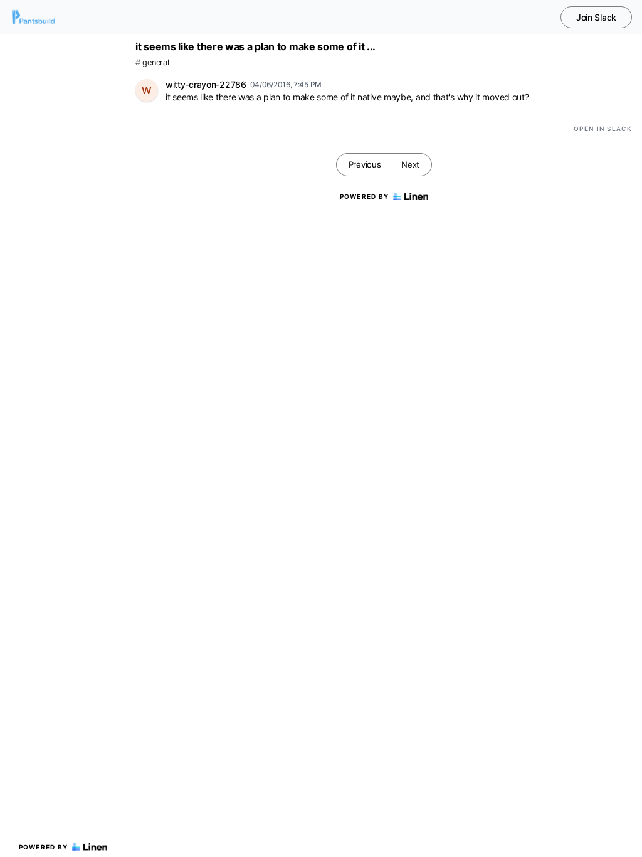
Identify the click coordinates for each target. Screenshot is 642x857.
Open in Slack (603, 128)
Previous (365, 164)
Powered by (43, 847)
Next (410, 164)
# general (152, 62)
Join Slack (596, 17)
